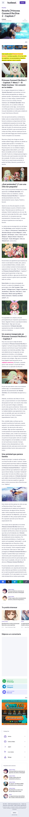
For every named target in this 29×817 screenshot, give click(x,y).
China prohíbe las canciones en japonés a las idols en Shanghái (16, 591)
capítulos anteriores (7, 362)
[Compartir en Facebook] (3, 581)
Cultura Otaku (5, 621)
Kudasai (4, 19)
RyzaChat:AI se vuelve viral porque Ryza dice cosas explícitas (10, 624)
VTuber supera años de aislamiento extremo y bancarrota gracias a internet (17, 599)
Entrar (22, 2)
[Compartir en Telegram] (14, 581)
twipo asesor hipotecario (20, 805)
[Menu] (3, 2)
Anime (22, 621)
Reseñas (4, 7)
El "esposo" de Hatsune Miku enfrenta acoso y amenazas (16, 784)
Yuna (14, 627)
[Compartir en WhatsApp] (20, 581)
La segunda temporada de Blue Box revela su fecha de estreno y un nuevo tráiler (17, 797)
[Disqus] (14, 656)
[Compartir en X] (9, 581)
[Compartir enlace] (26, 581)
